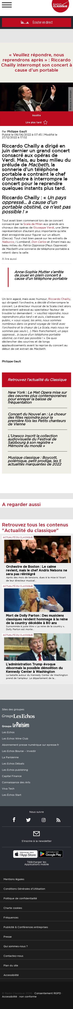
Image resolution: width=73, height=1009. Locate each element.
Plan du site (11, 966)
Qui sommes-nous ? (16, 946)
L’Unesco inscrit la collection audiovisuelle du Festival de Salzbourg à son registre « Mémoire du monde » (32, 441)
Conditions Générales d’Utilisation (24, 889)
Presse (8, 937)
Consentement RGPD (47, 993)
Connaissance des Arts (16, 782)
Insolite (36, 115)
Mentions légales (14, 879)
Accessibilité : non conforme (19, 997)
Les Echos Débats (13, 764)
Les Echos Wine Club (15, 739)
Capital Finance (12, 776)
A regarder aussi (21, 504)
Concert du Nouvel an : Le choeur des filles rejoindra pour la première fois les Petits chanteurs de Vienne (37, 419)
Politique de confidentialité (20, 898)
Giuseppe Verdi (43, 228)
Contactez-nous (13, 956)
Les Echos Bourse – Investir (19, 751)
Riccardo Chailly (59, 299)
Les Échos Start (11, 795)
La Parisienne (10, 757)
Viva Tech (8, 789)
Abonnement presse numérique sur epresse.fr (30, 745)
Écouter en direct (43, 22)
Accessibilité (11, 975)
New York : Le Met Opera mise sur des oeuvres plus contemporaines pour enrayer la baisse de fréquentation (37, 397)
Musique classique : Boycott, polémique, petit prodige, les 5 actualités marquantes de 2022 (34, 461)
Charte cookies (13, 908)
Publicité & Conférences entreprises (26, 927)
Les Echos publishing (15, 770)
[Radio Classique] (60, 11)
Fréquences (11, 918)
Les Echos (8, 732)
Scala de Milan (33, 224)
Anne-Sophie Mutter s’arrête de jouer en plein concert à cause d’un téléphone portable (40, 275)
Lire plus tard (34, 122)
